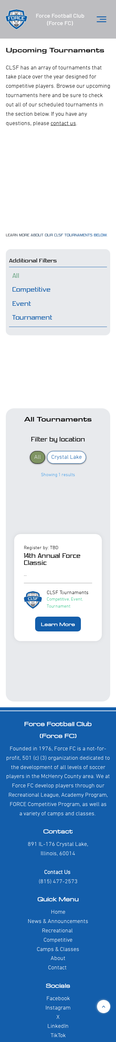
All (37, 457)
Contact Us (58, 872)
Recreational (57, 931)
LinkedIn (58, 1026)
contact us (63, 123)
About (58, 958)
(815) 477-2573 (58, 881)
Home (58, 912)
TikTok (58, 1035)
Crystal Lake (66, 457)
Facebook (58, 998)
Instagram (58, 1008)
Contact (58, 831)
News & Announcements (58, 921)
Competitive (58, 940)
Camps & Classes (58, 949)
